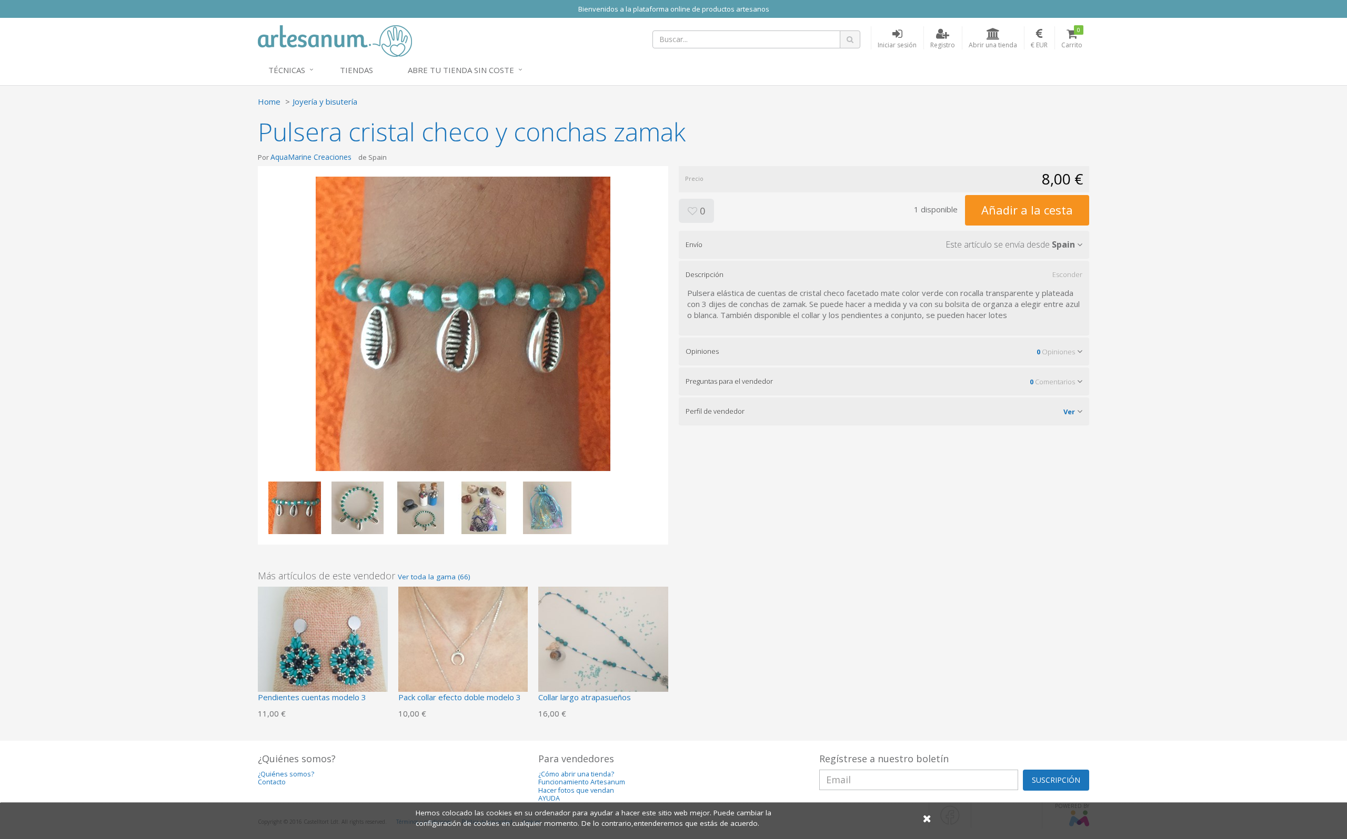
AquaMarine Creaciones (310, 157)
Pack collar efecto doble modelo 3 (459, 697)
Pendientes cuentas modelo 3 (312, 697)
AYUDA (549, 798)
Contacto (272, 781)
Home (269, 101)
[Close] (927, 818)
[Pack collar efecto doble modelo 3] (463, 650)
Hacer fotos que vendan (576, 790)
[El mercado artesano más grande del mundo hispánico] (335, 40)
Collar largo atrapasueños (584, 697)
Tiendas (356, 70)
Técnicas (286, 70)
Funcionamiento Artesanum (581, 781)
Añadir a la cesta (1027, 210)
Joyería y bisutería (325, 101)
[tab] (884, 244)
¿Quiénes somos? (286, 774)
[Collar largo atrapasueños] (603, 650)
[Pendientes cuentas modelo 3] (323, 650)
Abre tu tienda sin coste (461, 70)
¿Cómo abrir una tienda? (576, 774)
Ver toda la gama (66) (434, 576)
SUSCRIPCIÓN (1056, 780)
